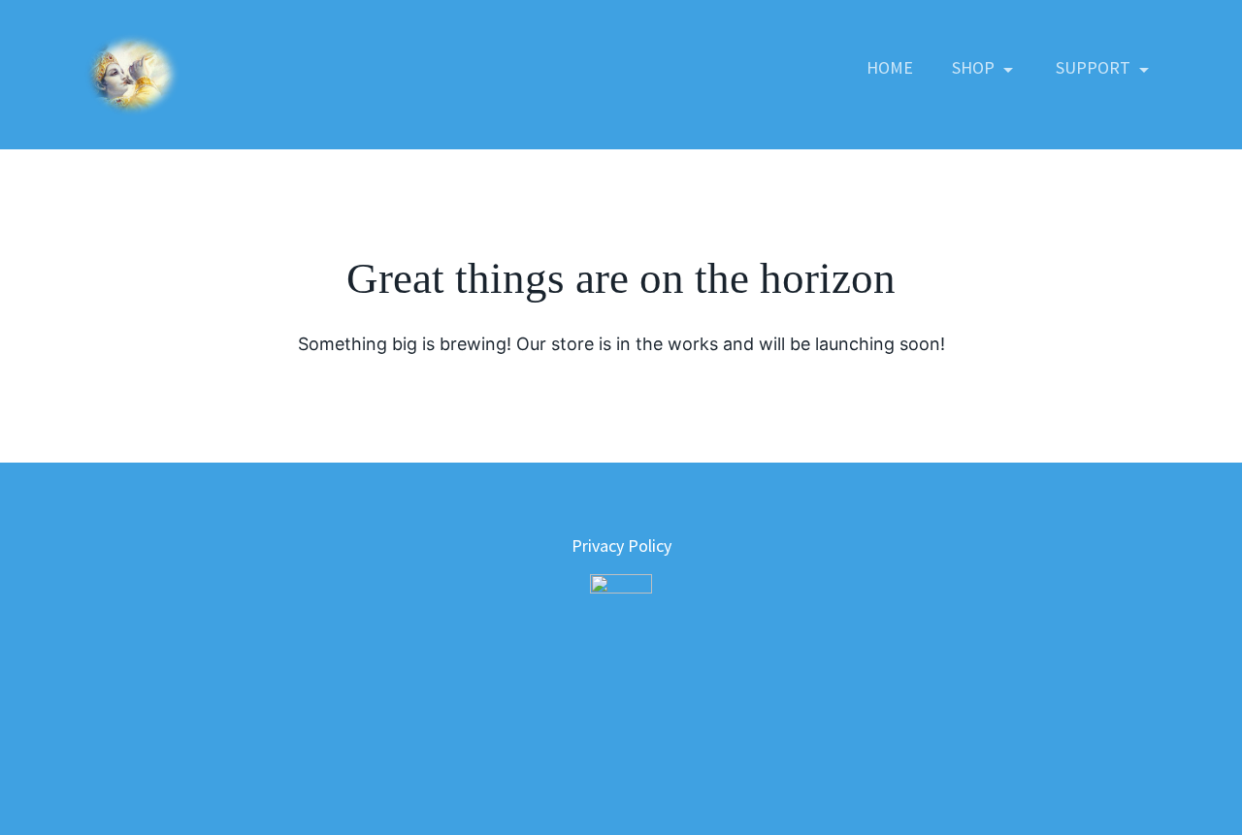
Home (889, 67)
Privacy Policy (621, 545)
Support (1095, 67)
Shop (975, 67)
